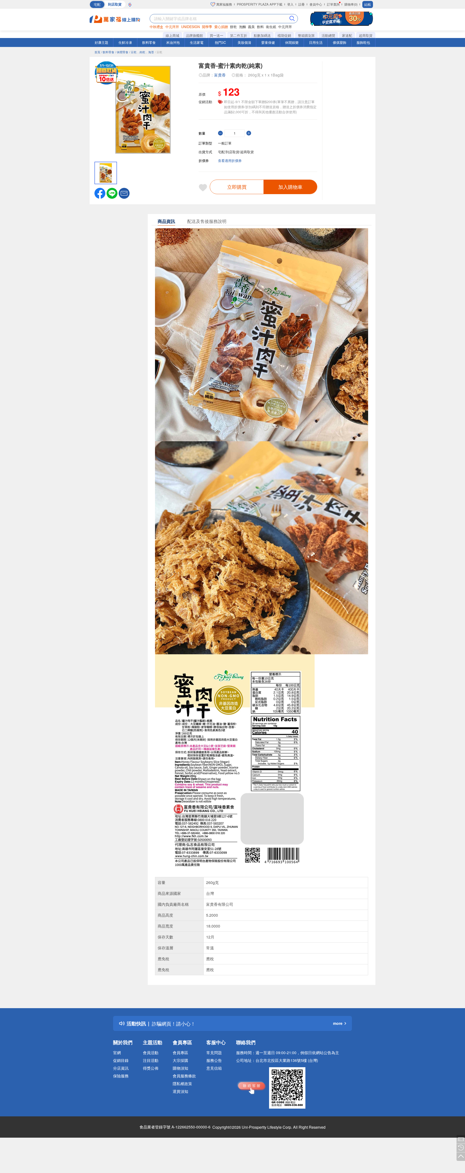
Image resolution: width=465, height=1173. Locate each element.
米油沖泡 (173, 42)
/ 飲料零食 (107, 52)
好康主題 (101, 42)
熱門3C (220, 42)
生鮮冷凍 (125, 42)
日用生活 (316, 42)
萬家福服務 (223, 4)
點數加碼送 (262, 35)
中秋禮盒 (156, 26)
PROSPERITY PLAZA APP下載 (259, 4)
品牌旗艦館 (194, 35)
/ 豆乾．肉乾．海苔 (141, 52)
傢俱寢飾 (339, 42)
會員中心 (316, 4)
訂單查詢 (333, 4)
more (337, 1023)
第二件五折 (238, 35)
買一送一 (216, 35)
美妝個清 (244, 42)
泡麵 (242, 26)
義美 (251, 26)
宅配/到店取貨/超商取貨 (236, 151)
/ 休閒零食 (121, 52)
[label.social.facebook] (99, 192)
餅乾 (233, 26)
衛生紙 (271, 26)
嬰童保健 (268, 42)
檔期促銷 (284, 35)
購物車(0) (350, 4)
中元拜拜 (172, 26)
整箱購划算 (306, 35)
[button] (124, 192)
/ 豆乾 (158, 52)
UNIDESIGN (190, 26)
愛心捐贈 (221, 26)
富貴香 (220, 75)
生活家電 (196, 42)
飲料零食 (149, 42)
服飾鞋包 (363, 42)
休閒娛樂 (292, 42)
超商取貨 (365, 35)
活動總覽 (328, 35)
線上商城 (172, 35)
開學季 (207, 26)
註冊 (301, 4)
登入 (290, 4)
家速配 (347, 35)
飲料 (260, 26)
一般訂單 (225, 143)
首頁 (97, 52)
